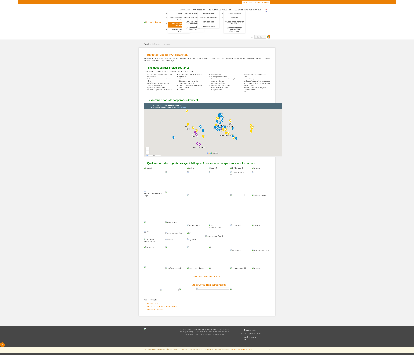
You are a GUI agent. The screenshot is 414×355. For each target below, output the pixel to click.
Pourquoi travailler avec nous (179, 18)
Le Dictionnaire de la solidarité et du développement (234, 29)
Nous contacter (250, 330)
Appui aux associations (193, 13)
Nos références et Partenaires (179, 24)
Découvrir (185, 10)
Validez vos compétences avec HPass (234, 23)
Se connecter (247, 2)
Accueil (146, 44)
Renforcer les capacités (220, 10)
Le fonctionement (234, 13)
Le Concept (179, 13)
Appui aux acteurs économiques (193, 23)
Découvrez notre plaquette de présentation (162, 306)
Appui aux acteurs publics (193, 18)
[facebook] (247, 36)
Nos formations (209, 13)
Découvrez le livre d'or (155, 309)
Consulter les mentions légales (241, 349)
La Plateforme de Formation (248, 10)
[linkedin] (251, 37)
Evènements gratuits (208, 26)
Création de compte (262, 2)
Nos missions (199, 10)
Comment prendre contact (179, 30)
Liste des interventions (208, 18)
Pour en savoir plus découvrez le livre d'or (207, 276)
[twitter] (244, 36)
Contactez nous (152, 303)
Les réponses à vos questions (193, 29)
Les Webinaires (208, 22)
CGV (245, 339)
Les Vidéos (234, 18)
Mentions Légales (250, 337)
